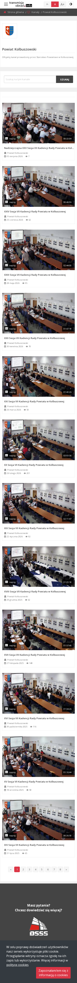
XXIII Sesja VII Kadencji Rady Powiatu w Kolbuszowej (35, 274)
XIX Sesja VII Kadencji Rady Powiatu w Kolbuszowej (34, 528)
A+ (62, 4)
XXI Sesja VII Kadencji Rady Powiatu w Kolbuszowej (34, 401)
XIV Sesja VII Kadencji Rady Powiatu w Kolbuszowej (34, 845)
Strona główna (15, 12)
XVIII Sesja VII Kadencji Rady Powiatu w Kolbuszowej (35, 591)
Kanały (36, 12)
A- (47, 4)
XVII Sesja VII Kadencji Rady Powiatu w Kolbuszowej (34, 654)
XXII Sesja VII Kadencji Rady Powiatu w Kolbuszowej (34, 338)
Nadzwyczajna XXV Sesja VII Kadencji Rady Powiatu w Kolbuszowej (39, 148)
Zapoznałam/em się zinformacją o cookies (53, 973)
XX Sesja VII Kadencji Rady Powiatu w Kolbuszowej (34, 465)
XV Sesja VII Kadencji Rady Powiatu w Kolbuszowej (34, 781)
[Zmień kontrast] (71, 4)
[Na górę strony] (65, 959)
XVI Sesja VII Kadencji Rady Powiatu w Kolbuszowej (34, 718)
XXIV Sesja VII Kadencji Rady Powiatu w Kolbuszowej (35, 211)
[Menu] (6, 4)
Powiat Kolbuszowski (17, 152)
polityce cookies (17, 965)
